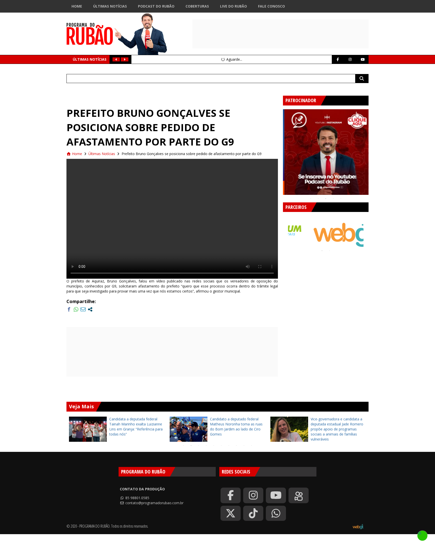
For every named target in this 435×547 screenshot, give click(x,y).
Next (372, 150)
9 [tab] (243, 445)
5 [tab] (340, 198)
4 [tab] (333, 198)
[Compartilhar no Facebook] (68, 309)
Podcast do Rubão (156, 6)
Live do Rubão (233, 6)
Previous (279, 150)
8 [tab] (236, 445)
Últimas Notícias (110, 6)
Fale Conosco (271, 6)
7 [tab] (228, 445)
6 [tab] (221, 445)
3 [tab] (325, 198)
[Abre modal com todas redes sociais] (90, 309)
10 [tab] (251, 445)
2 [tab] (318, 198)
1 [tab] (310, 198)
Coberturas (197, 6)
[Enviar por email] (83, 309)
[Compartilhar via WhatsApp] (76, 309)
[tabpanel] (326, 152)
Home (76, 6)
